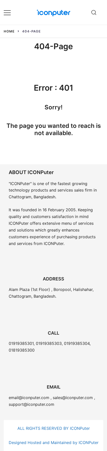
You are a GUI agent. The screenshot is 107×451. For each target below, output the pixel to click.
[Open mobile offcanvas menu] (7, 12)
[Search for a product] (94, 12)
